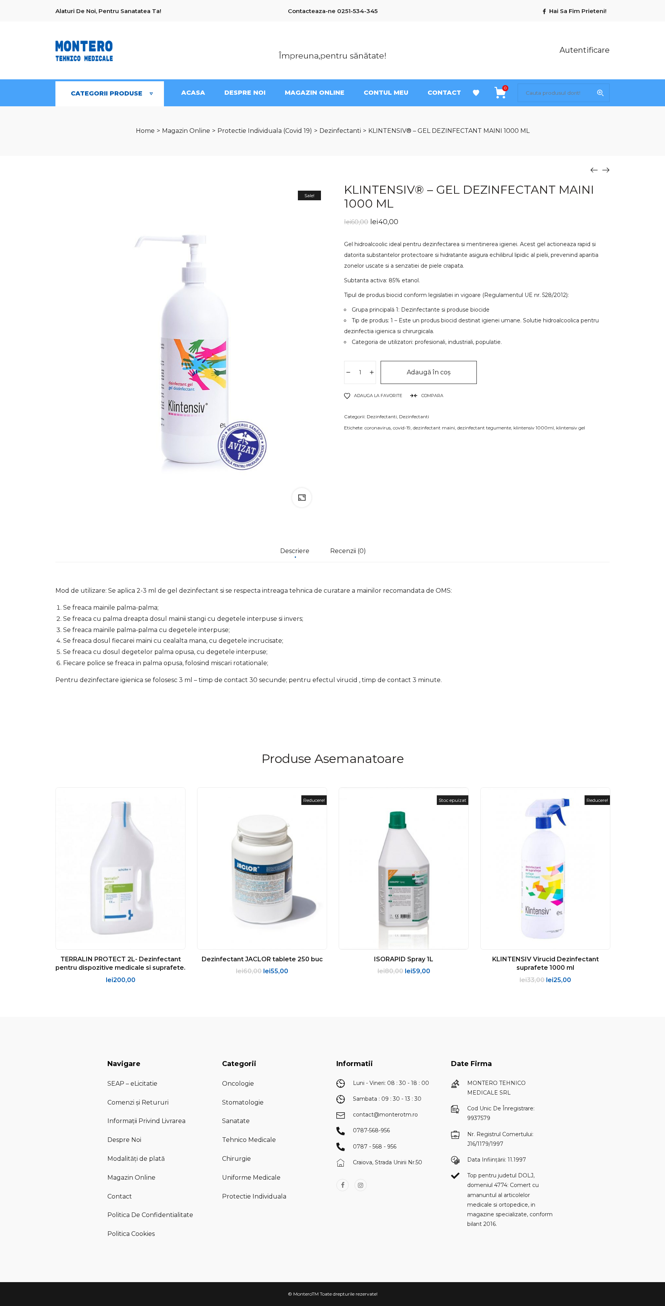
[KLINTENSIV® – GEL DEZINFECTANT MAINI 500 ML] (594, 170)
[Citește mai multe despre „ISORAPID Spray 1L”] (375, 942)
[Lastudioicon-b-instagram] (360, 1185)
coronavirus (377, 428)
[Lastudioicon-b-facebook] (342, 1185)
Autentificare (580, 49)
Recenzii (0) (348, 551)
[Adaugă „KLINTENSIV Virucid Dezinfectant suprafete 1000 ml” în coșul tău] (516, 942)
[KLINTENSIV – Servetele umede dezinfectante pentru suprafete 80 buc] (606, 170)
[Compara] (149, 942)
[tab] (294, 555)
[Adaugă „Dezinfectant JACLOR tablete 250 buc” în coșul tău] (233, 942)
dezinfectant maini (434, 428)
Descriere (294, 551)
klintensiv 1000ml (533, 428)
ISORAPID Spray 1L (403, 959)
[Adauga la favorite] (130, 942)
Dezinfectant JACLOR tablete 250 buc (262, 959)
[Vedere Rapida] (111, 942)
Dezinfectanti (382, 416)
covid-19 (402, 428)
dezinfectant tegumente (484, 428)
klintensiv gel (570, 428)
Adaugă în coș (429, 372)
